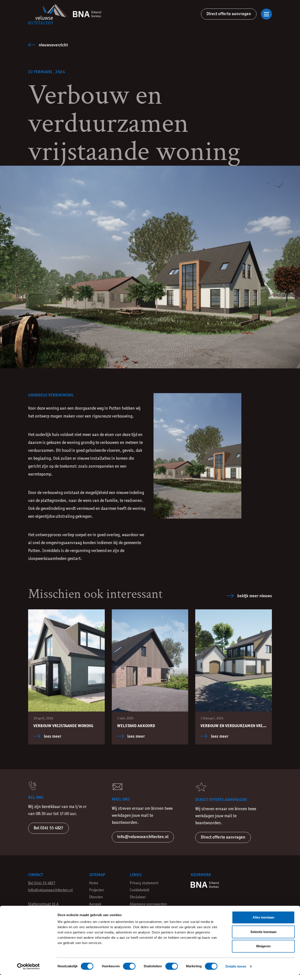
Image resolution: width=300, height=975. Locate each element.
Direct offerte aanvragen (228, 14)
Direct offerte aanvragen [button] (223, 837)
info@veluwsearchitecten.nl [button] (142, 837)
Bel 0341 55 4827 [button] (48, 828)
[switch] (129, 966)
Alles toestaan (263, 917)
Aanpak (95, 904)
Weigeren (263, 946)
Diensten (96, 897)
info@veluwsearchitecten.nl (50, 890)
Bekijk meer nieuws (254, 596)
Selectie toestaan (263, 932)
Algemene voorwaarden (148, 904)
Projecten (96, 890)
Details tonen (236, 966)
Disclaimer (138, 897)
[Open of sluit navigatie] (266, 14)
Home (93, 883)
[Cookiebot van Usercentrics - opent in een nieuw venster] (28, 966)
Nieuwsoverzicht (53, 45)
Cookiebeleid (139, 890)
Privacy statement (144, 883)
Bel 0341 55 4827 (41, 883)
